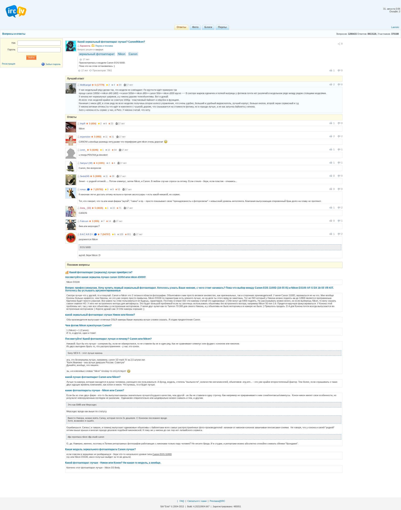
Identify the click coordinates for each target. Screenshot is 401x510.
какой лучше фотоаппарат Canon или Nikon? (93, 377)
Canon (133, 54)
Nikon (121, 54)
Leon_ (83, 150)
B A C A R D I (86, 234)
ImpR (82, 123)
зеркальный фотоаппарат (96, 54)
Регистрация (8, 63)
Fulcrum (84, 221)
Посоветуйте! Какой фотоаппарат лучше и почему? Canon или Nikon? (108, 338)
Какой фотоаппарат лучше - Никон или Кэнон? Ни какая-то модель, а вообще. (113, 462)
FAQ (182, 501)
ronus (83, 189)
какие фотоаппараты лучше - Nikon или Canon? (94, 390)
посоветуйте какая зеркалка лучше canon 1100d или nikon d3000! (105, 277)
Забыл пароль (53, 64)
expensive (85, 136)
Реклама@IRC (217, 501)
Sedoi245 (84, 176)
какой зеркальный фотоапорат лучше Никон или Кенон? (100, 314)
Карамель (85, 46)
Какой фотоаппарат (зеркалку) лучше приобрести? (100, 272)
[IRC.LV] (13, 10)
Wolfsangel (85, 85)
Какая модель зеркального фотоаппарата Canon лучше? (100, 449)
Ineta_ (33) (85, 208)
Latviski (395, 27)
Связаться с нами (197, 501)
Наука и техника (104, 46)
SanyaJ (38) (86, 163)
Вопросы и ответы (13, 33)
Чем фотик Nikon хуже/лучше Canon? (88, 325)
